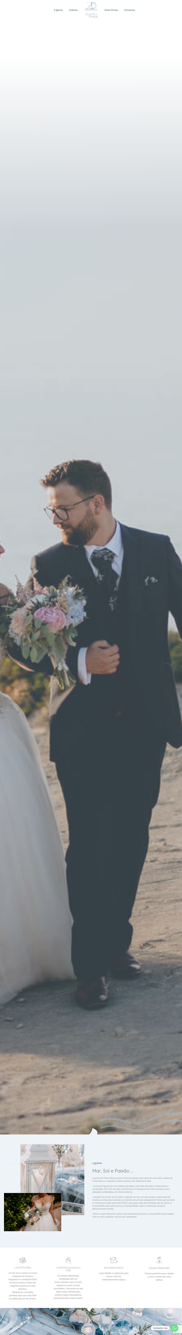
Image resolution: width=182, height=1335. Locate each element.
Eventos (73, 10)
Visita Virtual (111, 10)
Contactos (129, 10)
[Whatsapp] (174, 1328)
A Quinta (58, 10)
